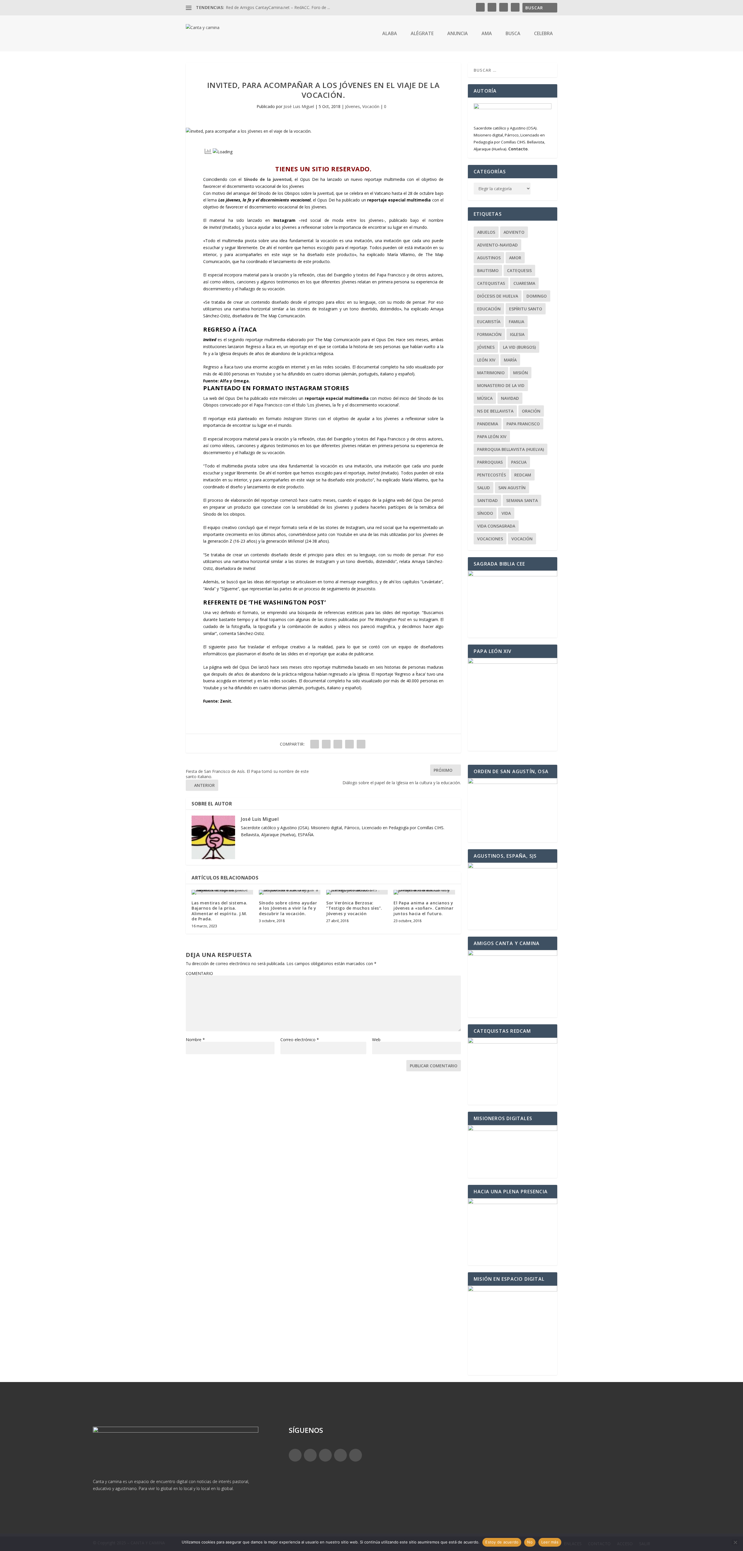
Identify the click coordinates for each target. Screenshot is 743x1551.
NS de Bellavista (495, 411)
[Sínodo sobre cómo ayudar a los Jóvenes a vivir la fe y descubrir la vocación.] (289, 892)
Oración (531, 411)
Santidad (487, 500)
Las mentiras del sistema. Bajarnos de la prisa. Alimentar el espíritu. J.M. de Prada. (220, 911)
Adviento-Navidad (497, 245)
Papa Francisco (523, 424)
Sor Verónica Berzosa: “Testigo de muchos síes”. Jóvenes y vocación (354, 908)
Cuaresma (524, 283)
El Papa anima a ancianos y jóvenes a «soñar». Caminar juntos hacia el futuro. (423, 908)
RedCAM (522, 475)
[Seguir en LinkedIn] (340, 1455)
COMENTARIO (199, 973)
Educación (489, 309)
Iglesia (517, 334)
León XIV (486, 360)
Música (485, 398)
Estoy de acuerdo (501, 1542)
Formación (489, 334)
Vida (506, 513)
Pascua (518, 462)
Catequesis (519, 270)
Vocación (370, 106)
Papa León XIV (491, 436)
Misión (520, 372)
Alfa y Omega (234, 381)
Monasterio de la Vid (500, 385)
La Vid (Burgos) (519, 347)
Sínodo (485, 513)
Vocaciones (490, 538)
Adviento (514, 232)
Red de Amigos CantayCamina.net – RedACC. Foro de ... (278, 7)
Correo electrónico (299, 1039)
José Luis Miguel (299, 106)
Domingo (536, 296)
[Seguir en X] (310, 1455)
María (510, 360)
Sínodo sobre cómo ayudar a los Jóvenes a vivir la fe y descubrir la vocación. (288, 908)
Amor (515, 257)
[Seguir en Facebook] (295, 1455)
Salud (483, 487)
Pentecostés (491, 475)
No (530, 1542)
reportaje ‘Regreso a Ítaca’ (400, 674)
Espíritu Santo (525, 309)
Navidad (510, 398)
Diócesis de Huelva (497, 296)
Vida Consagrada (496, 526)
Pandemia (487, 424)
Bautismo (488, 270)
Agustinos (489, 257)
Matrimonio (491, 372)
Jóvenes (352, 106)
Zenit (225, 701)
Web (376, 1039)
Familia (516, 321)
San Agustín (512, 487)
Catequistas (491, 283)
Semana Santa (522, 500)
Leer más (549, 1542)
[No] (735, 1542)
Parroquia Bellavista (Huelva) (510, 449)
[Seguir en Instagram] (325, 1455)
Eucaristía (488, 321)
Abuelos (486, 232)
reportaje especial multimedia (399, 200)
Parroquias (490, 462)
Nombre (195, 1039)
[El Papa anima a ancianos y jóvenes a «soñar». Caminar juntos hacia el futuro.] (424, 892)
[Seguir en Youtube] (355, 1455)
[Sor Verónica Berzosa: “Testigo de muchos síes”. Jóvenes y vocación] (357, 892)
